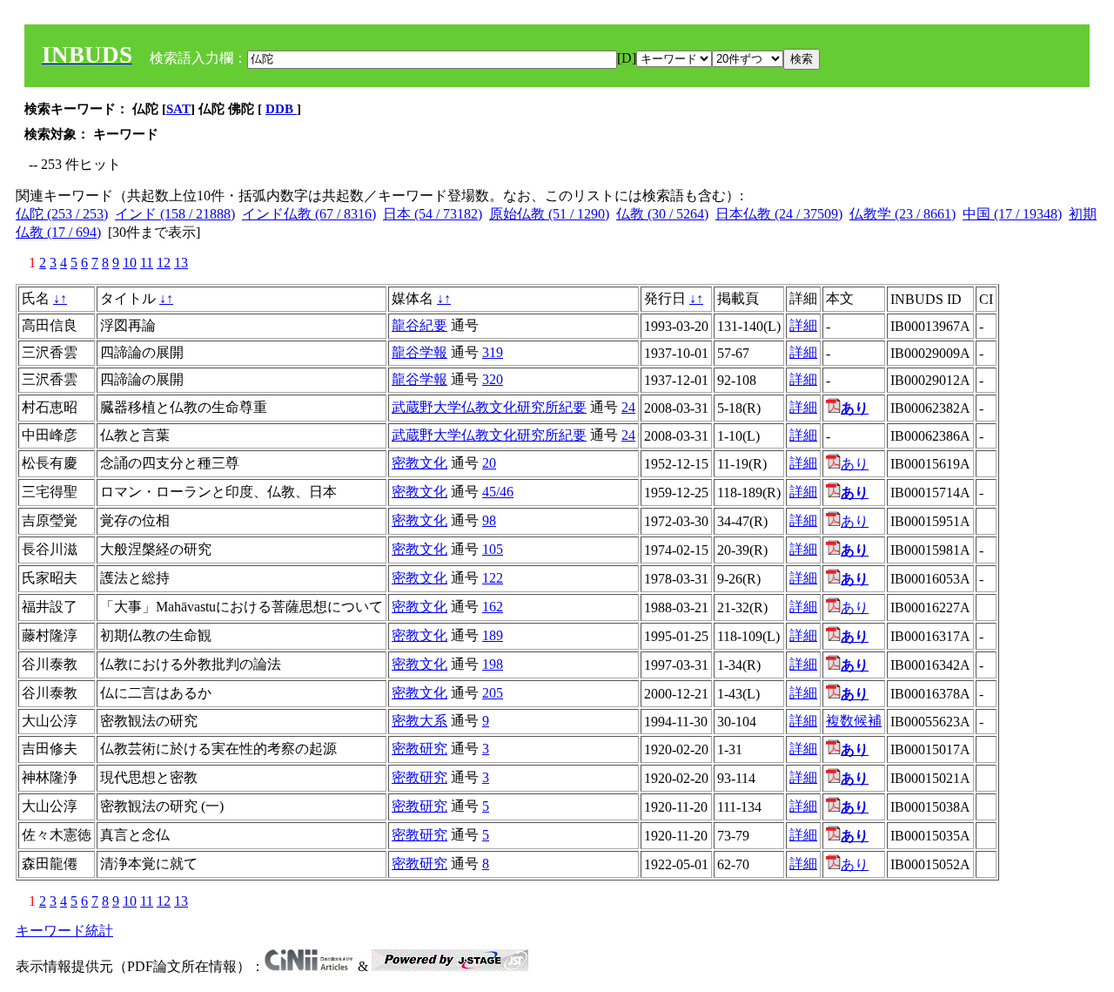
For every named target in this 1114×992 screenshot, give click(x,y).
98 (489, 520)
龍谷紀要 (419, 325)
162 (492, 606)
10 (130, 262)
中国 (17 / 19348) (1012, 213)
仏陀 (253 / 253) (62, 213)
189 (492, 635)
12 (164, 262)
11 (146, 262)
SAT (178, 109)
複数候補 (854, 720)
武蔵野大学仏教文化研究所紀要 (489, 407)
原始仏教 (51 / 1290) (549, 213)
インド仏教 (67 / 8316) (309, 213)
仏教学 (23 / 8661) (902, 213)
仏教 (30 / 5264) (662, 213)
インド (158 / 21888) (175, 213)
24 (628, 407)
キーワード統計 (64, 930)
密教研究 (419, 748)
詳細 (803, 325)
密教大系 (419, 720)
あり (855, 463)
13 (181, 262)
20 (489, 463)
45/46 (497, 491)
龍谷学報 (419, 352)
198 (492, 664)
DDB (281, 109)
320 (492, 379)
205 (492, 692)
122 (492, 577)
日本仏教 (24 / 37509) (778, 213)
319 (492, 352)
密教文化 (419, 463)
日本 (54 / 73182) (432, 213)
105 (492, 549)
